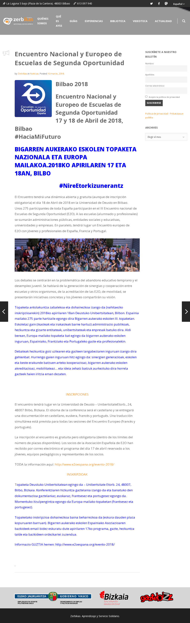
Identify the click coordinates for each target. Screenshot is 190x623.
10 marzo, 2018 (56, 73)
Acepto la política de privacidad (164, 97)
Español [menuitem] (177, 4)
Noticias (34, 73)
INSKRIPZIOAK (77, 474)
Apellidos (149, 74)
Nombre (149, 63)
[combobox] (166, 137)
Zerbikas (22, 73)
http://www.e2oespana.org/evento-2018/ (84, 464)
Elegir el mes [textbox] (154, 137)
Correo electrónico (154, 85)
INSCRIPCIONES (77, 394)
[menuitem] (179, 3)
